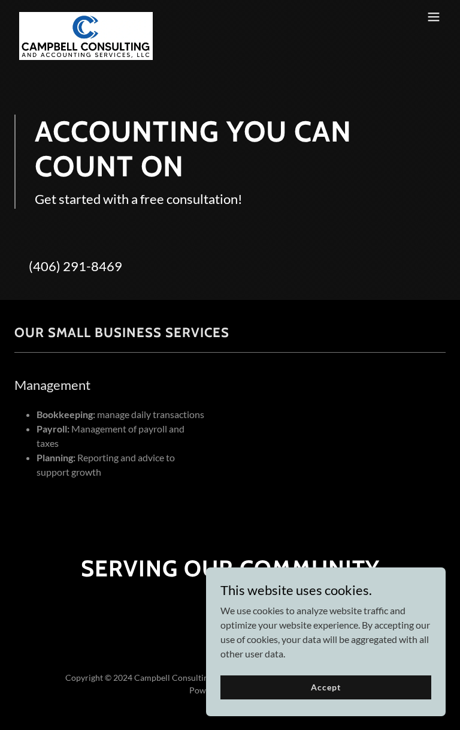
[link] (86, 17)
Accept (325, 687)
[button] (434, 17)
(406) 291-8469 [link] (75, 266)
